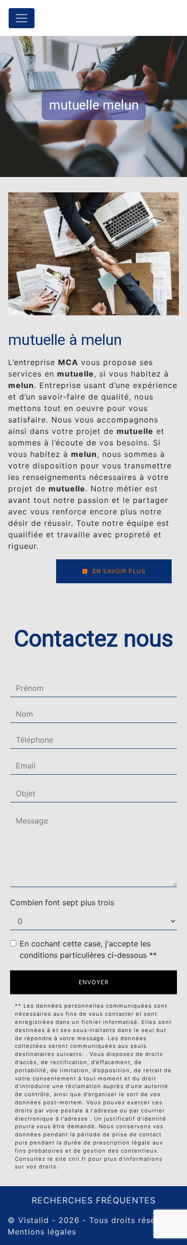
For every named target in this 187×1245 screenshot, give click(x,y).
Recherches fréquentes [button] (94, 1200)
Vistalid (33, 1220)
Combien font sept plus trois (62, 902)
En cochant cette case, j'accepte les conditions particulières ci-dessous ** (88, 949)
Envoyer (94, 982)
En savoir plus (118, 571)
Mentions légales (42, 1231)
